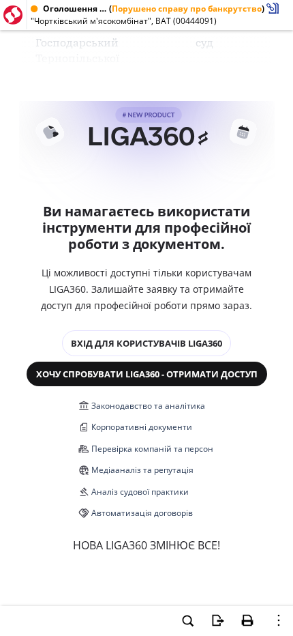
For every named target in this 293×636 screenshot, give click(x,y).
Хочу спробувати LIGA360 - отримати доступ (147, 374)
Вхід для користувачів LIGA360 (146, 343)
